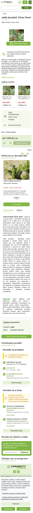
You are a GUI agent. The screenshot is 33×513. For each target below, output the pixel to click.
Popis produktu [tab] (8, 210)
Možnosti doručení (14, 125)
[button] (16, 198)
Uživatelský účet (20, 2)
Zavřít (5, 150)
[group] (16, 183)
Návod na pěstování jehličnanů (16, 336)
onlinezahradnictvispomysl (14, 471)
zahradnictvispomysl (18, 471)
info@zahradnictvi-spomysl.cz (17, 421)
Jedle (12, 327)
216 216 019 (11, 368)
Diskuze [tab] (19, 210)
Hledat (26, 8)
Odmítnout (8, 509)
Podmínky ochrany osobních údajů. (14, 493)
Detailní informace (7, 77)
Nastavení (16, 504)
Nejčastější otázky (16, 430)
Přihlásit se (24, 452)
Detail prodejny (16, 382)
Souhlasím (23, 509)
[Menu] (30, 2)
